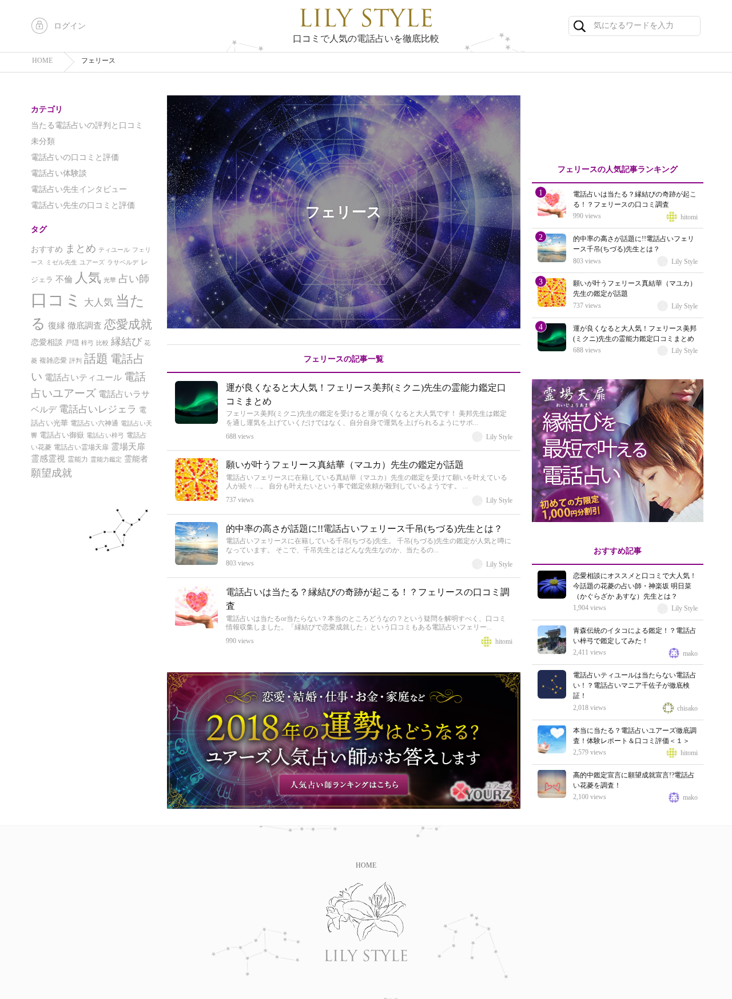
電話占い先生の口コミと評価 (83, 205)
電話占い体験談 (59, 173)
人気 (88, 277)
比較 (102, 343)
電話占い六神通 (94, 423)
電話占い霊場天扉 (81, 447)
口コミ (56, 300)
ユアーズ (92, 262)
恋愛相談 (47, 342)
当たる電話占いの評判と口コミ (87, 125)
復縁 (56, 325)
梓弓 (87, 343)
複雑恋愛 (53, 360)
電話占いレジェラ (98, 409)
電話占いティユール (83, 377)
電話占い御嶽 (61, 435)
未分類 (43, 141)
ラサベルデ (122, 262)
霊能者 (136, 459)
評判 (75, 361)
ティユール (114, 250)
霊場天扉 (128, 446)
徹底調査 (84, 325)
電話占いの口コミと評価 (75, 157)
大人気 (98, 302)
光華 (110, 280)
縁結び (126, 341)
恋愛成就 (128, 324)
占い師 (133, 278)
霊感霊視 (48, 458)
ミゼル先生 (61, 262)
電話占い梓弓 (105, 435)
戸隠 (72, 343)
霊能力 (77, 459)
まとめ (80, 248)
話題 (96, 359)
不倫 (64, 279)
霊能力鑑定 (106, 459)
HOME (366, 865)
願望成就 (51, 473)
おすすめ (47, 249)
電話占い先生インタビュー (79, 189)
